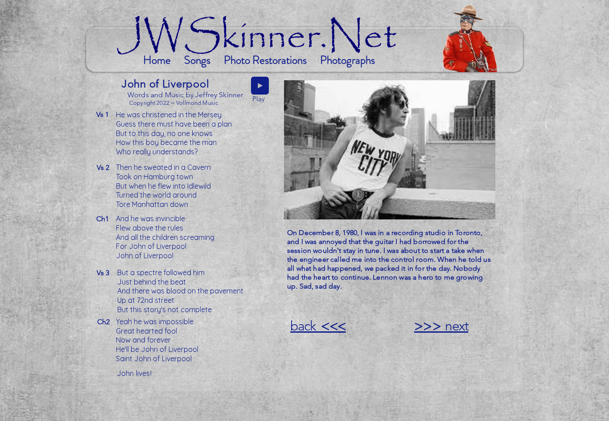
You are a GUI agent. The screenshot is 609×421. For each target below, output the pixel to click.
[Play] (260, 86)
